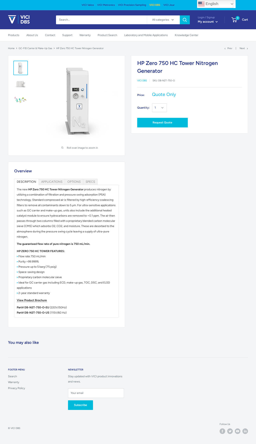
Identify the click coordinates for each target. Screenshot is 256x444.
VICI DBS (154, 4)
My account (206, 21)
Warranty (85, 35)
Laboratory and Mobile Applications (146, 35)
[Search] (185, 19)
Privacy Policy (16, 388)
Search (12, 376)
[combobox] (101, 19)
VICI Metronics (106, 4)
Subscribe (80, 405)
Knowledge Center (186, 35)
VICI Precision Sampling (132, 4)
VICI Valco (88, 4)
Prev (229, 48)
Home (11, 48)
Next (242, 48)
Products (13, 35)
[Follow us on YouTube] (237, 431)
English (211, 4)
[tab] (26, 182)
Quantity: (143, 107)
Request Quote (162, 122)
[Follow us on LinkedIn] (245, 431)
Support (67, 35)
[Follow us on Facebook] (222, 431)
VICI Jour (169, 4)
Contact (50, 35)
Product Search (107, 35)
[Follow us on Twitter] (230, 431)
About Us (32, 35)
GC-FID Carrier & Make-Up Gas (35, 48)
